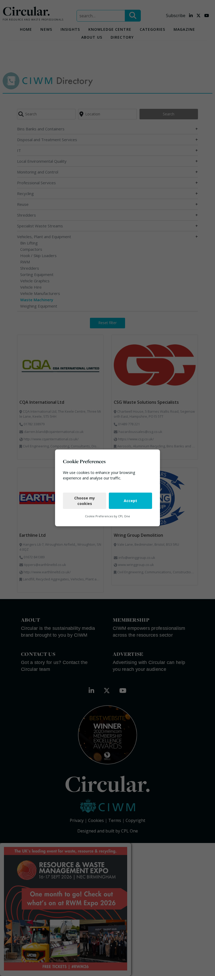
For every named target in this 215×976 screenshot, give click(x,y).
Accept (130, 500)
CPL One (124, 516)
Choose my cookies (84, 500)
